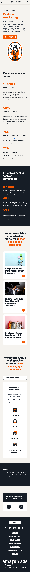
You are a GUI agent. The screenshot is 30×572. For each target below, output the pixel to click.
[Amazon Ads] (15, 2)
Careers (15, 554)
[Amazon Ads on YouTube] (19, 528)
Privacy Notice (15, 540)
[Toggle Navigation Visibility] (2, 2)
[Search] (28, 2)
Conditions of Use (15, 536)
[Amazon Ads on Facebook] (23, 528)
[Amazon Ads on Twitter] (10, 528)
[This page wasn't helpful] (9, 507)
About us (15, 533)
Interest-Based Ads (15, 543)
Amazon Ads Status (15, 550)
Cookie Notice (15, 547)
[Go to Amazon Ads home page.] (15, 563)
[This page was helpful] (21, 507)
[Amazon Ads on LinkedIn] (5, 528)
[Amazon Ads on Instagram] (14, 528)
